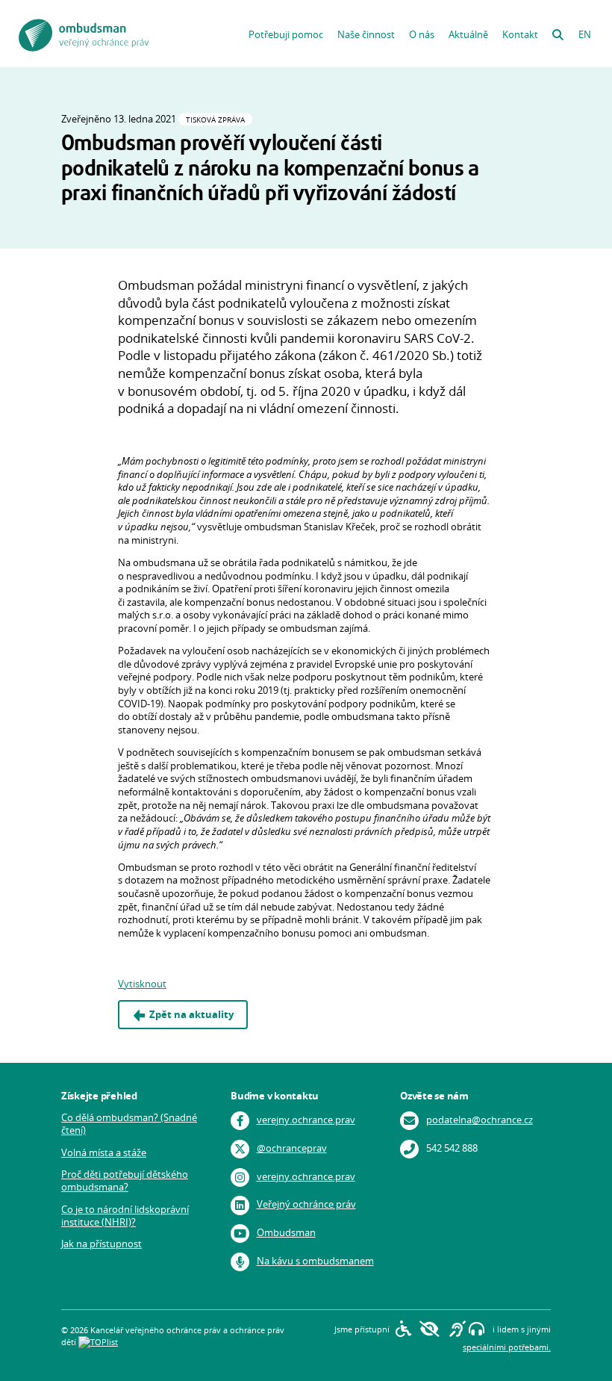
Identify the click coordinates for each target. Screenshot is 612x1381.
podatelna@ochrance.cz (479, 1120)
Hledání (557, 31)
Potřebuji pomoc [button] (286, 34)
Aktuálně (468, 34)
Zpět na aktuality (191, 1014)
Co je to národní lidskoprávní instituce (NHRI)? (125, 1216)
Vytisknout (142, 984)
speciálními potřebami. (507, 1347)
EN (584, 34)
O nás (421, 34)
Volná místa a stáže (103, 1152)
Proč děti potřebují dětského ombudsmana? (124, 1181)
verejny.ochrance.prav (306, 1120)
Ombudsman (286, 1232)
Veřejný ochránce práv (306, 1204)
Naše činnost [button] (366, 34)
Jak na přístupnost (101, 1244)
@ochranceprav (292, 1148)
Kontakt (520, 34)
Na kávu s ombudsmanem (315, 1261)
